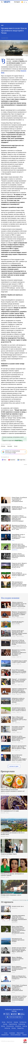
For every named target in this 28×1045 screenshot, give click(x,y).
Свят (2, 25)
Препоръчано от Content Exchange (19, 900)
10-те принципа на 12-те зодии (10, 811)
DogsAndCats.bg (13, 1024)
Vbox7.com (9, 1022)
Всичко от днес (14, 766)
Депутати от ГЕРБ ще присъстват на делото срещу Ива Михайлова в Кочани (19, 642)
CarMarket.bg (21, 1024)
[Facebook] (14, 1036)
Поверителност (5, 1034)
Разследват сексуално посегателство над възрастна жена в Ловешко (18, 728)
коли (16, 446)
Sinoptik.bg (18, 1026)
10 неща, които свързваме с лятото (11, 895)
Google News (22, 459)
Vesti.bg (7, 2)
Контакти (24, 1034)
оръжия (10, 446)
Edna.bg (14, 1028)
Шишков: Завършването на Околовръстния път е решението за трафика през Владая (19, 614)
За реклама (12, 1033)
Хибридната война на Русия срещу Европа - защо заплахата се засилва (18, 700)
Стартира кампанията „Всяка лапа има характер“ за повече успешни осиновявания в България (19, 918)
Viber (5, 459)
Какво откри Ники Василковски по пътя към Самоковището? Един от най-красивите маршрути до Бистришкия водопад (18, 930)
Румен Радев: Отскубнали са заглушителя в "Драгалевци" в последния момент (19, 499)
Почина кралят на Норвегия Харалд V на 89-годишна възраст (19, 508)
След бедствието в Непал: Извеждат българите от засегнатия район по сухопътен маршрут (19, 998)
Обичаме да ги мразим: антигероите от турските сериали (12, 874)
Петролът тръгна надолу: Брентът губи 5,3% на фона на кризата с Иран (19, 747)
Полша (3, 446)
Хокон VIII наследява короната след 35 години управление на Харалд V (19, 671)
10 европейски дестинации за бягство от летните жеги (12, 833)
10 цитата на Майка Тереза (9, 854)
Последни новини (10, 598)
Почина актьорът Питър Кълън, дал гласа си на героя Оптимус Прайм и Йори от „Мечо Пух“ (19, 949)
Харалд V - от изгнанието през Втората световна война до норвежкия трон (19, 681)
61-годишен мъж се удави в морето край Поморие (19, 661)
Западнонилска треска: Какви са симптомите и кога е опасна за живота (19, 709)
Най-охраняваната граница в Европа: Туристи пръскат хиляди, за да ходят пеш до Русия (19, 584)
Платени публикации (15, 1034)
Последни (17, 2)
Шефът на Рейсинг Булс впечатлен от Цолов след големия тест (19, 977)
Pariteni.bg (7, 1028)
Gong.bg (16, 1022)
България (13, 617)
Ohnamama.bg (10, 1026)
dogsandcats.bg (14, 549)
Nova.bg (5, 1024)
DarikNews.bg (23, 1022)
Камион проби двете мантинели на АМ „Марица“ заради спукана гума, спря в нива (19, 632)
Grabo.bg (25, 1026)
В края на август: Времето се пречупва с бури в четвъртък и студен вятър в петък (19, 565)
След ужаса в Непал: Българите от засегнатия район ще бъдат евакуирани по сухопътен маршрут (19, 518)
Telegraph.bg (20, 1028)
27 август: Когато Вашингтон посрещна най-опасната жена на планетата (18, 555)
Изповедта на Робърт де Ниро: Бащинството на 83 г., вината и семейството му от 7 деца (19, 527)
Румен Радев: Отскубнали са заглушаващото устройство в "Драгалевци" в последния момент (19, 987)
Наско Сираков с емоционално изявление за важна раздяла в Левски (19, 968)
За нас (5, 1033)
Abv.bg (3, 1022)
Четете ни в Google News (15, 1017)
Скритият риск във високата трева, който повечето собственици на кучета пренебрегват (19, 546)
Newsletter (12, 459)
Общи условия (20, 1033)
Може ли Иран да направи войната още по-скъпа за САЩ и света (19, 574)
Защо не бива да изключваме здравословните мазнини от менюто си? (13, 790)
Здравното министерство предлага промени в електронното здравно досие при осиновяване (19, 690)
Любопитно (14, 608)
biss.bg (13, 540)
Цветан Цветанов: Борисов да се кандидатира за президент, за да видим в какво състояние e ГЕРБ (19, 757)
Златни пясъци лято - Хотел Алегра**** (18, 622)
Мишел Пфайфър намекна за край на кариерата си (17, 959)
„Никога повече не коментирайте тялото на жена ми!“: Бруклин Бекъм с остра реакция (19, 604)
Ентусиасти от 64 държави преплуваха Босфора (18, 940)
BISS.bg (3, 1026)
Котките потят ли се (18, 906)
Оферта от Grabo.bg (16, 624)
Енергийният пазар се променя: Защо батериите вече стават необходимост (18, 536)
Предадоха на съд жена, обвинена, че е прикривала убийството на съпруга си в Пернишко (19, 652)
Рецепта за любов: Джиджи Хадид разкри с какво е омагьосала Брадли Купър (19, 738)
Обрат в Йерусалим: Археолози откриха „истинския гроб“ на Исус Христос (19, 719)
